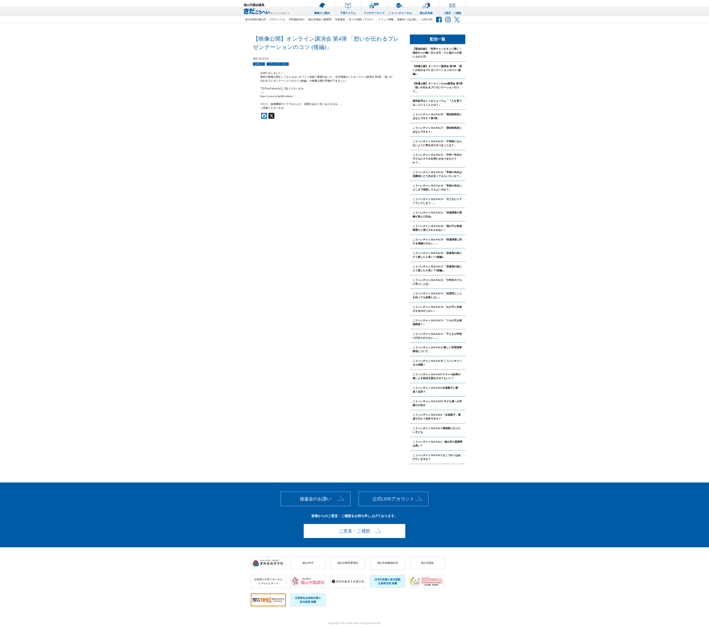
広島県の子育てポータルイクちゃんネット (268, 581)
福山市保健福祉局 (387, 562)
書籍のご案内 (322, 13)
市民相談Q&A (297, 19)
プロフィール (277, 19)
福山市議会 (427, 562)
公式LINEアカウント (393, 498)
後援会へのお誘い (407, 19)
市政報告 (340, 19)
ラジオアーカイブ (374, 13)
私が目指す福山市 (255, 19)
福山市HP (308, 562)
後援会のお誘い (315, 498)
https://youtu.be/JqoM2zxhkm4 (276, 96)
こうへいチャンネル (400, 13)
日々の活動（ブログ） (362, 19)
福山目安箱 (426, 13)
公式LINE (427, 19)
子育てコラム (348, 13)
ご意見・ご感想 (452, 13)
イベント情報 (386, 19)
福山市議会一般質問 (319, 19)
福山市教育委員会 (348, 562)
